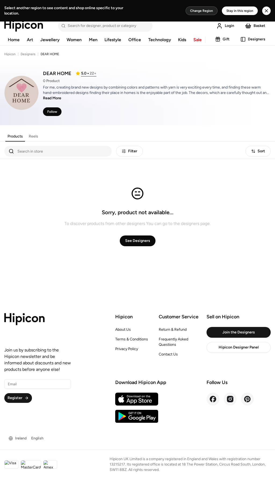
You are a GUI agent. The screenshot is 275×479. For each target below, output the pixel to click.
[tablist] (22, 136)
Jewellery (50, 39)
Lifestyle (112, 39)
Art (30, 39)
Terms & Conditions (131, 339)
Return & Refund (173, 329)
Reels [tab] (33, 136)
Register (15, 398)
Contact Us (168, 354)
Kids (182, 39)
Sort (261, 151)
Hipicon (10, 54)
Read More (52, 98)
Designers (256, 39)
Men (93, 39)
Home (14, 39)
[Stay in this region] (266, 10)
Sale (197, 39)
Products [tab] (15, 136)
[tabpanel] (137, 206)
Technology (159, 39)
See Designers (137, 240)
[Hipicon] (23, 26)
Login (229, 25)
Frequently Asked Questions (173, 342)
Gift (226, 39)
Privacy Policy (126, 349)
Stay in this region (239, 11)
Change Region (201, 11)
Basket (259, 25)
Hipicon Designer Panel (239, 347)
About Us (123, 329)
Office (134, 39)
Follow (52, 112)
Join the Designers (238, 332)
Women (74, 39)
